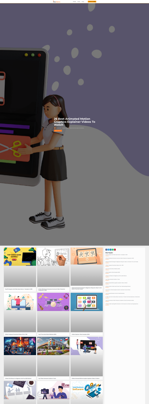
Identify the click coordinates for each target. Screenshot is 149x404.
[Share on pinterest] (115, 249)
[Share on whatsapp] (113, 249)
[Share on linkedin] (110, 249)
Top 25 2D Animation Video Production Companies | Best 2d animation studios (119, 300)
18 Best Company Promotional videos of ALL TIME (16, 334)
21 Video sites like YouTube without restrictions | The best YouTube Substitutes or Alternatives (122, 296)
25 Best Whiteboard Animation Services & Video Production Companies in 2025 (51, 289)
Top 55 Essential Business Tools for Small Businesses (114, 293)
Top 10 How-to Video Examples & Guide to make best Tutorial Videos (117, 289)
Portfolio (74, 1)
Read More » (107, 255)
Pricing (83, 1)
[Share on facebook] (106, 249)
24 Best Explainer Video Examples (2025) (81, 334)
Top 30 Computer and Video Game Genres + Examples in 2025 (18, 289)
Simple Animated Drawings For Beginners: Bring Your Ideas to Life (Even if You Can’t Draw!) (87, 288)
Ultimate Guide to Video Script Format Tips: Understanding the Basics (118, 286)
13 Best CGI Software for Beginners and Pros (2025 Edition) (18, 378)
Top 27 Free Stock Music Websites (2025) (47, 334)
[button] (92, 1)
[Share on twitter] (108, 249)
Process (79, 1)
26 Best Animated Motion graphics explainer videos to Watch (85, 378)
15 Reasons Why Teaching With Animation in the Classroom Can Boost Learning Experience (121, 303)
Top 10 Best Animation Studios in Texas (47, 378)
